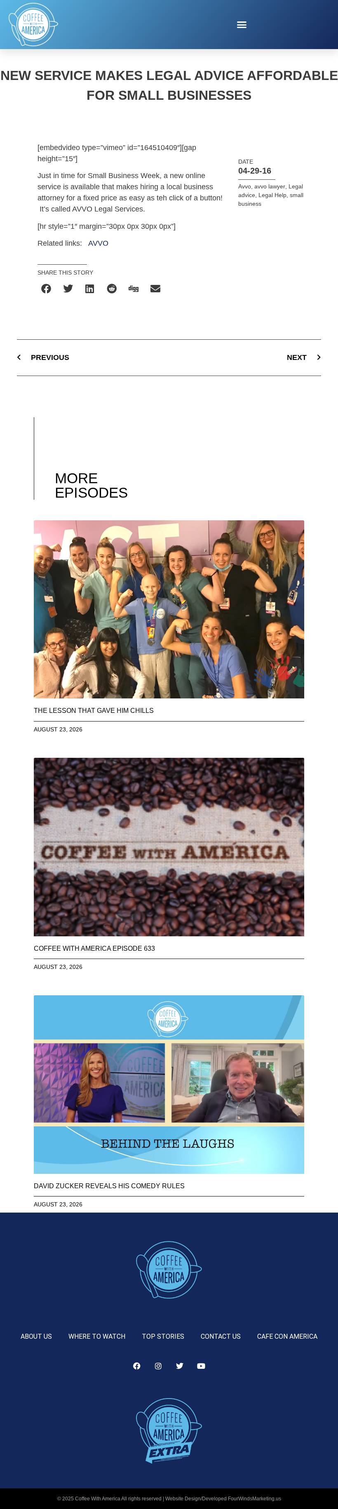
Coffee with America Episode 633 (94, 948)
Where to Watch (96, 1336)
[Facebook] (136, 1366)
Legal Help (272, 195)
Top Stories (163, 1336)
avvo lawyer (269, 186)
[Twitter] (179, 1366)
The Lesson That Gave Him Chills (94, 710)
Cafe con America (287, 1336)
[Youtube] (201, 1366)
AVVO (98, 243)
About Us (36, 1336)
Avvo (244, 186)
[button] (242, 25)
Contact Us (221, 1336)
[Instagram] (158, 1366)
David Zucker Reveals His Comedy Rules (109, 1185)
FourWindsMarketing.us (254, 1499)
